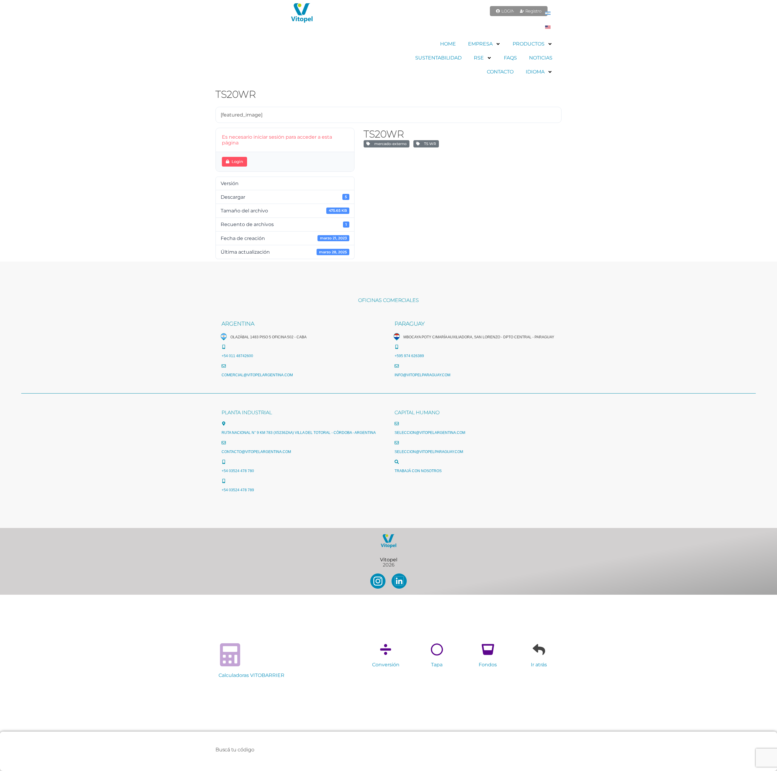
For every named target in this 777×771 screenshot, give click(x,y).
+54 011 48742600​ (237, 356)
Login (237, 161)
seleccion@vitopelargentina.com (430, 433)
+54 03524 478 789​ (238, 490)
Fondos (488, 665)
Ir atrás (539, 665)
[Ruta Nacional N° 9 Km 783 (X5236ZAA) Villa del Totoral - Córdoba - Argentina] (224, 423)
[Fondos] (488, 649)
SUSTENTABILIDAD (438, 58)
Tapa (437, 665)
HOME (448, 44)
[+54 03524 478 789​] (224, 481)
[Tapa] (437, 649)
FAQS (510, 58)
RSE (479, 58)
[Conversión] (385, 649)
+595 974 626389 (409, 356)
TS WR (429, 143)
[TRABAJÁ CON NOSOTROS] (397, 462)
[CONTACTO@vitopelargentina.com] (224, 443)
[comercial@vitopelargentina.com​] (224, 366)
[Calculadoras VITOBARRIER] (230, 654)
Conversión (385, 665)
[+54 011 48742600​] (224, 347)
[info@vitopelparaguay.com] (397, 366)
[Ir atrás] (539, 649)
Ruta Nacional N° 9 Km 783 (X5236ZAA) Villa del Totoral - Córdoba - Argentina (299, 433)
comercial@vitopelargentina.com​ (257, 375)
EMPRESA (480, 44)
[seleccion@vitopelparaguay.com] (397, 443)
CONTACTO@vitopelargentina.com (256, 452)
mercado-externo (389, 143)
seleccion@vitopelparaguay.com (429, 452)
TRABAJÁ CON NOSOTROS (418, 471)
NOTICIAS (540, 58)
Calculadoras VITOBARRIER (251, 675)
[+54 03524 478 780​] (224, 462)
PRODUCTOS (529, 44)
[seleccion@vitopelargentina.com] (397, 423)
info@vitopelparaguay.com (422, 375)
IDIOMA (535, 72)
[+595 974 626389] (397, 347)
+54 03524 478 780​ (238, 471)
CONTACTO (500, 72)
